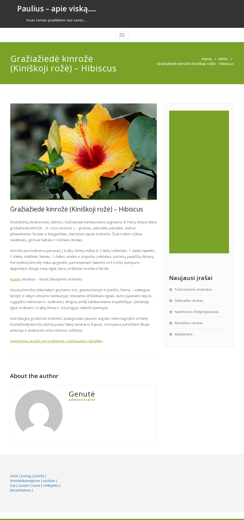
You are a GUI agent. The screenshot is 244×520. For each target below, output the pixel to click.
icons (36, 485)
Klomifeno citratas (188, 323)
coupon (24, 485)
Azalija (15, 279)
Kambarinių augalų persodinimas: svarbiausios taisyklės (56, 340)
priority (39, 475)
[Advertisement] (200, 182)
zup (12, 485)
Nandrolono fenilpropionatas (196, 311)
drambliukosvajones (25, 480)
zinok (14, 475)
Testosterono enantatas (193, 289)
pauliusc (49, 480)
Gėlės (223, 58)
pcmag (26, 475)
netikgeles (50, 485)
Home (207, 58)
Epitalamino (183, 334)
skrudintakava (20, 490)
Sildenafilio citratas (188, 300)
